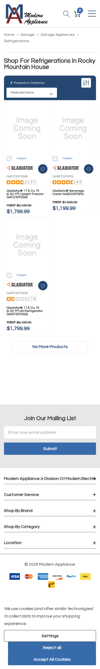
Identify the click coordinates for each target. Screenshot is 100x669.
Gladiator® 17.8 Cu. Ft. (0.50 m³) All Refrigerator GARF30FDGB (25, 311)
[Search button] (66, 13)
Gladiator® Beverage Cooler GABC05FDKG (68, 192)
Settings (50, 636)
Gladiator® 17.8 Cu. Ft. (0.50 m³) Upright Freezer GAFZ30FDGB (25, 194)
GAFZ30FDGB (17, 176)
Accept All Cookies (52, 659)
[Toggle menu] (92, 14)
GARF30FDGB (17, 293)
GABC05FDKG (63, 176)
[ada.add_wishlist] (42, 169)
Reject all (52, 647)
